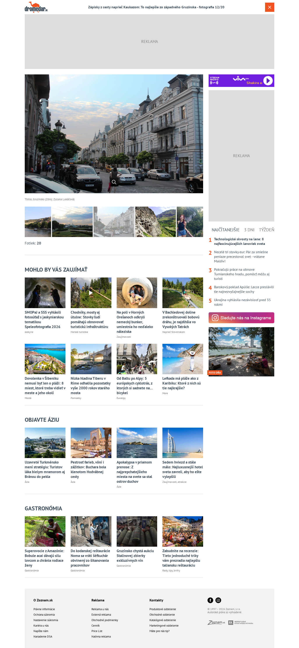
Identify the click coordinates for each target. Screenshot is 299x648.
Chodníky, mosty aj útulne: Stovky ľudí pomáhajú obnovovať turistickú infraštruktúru (89, 319)
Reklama (97, 600)
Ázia (27, 481)
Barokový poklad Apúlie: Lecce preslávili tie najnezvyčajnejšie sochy (244, 289)
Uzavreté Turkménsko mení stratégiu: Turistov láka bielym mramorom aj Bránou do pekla (45, 469)
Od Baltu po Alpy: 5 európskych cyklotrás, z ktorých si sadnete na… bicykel (135, 385)
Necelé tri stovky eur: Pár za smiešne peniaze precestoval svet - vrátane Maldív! (241, 256)
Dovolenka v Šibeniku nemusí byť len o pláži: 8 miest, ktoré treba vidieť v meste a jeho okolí (45, 385)
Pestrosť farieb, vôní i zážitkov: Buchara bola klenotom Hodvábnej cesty (88, 469)
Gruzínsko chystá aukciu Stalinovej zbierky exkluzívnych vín (135, 555)
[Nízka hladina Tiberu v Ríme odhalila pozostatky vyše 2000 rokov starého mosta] (91, 359)
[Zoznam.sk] (218, 623)
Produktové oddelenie (163, 609)
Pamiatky (76, 398)
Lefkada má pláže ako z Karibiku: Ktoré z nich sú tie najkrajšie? (181, 383)
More (165, 393)
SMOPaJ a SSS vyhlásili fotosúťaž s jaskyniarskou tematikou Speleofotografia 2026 (44, 319)
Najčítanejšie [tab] (226, 230)
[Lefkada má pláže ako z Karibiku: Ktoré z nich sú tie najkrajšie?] (182, 359)
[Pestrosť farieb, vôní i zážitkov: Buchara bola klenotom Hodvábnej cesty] (91, 443)
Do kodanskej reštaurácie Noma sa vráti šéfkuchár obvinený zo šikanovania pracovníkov (90, 558)
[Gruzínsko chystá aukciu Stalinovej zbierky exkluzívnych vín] (137, 531)
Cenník (95, 625)
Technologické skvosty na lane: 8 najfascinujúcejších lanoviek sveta (239, 241)
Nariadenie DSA (42, 636)
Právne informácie (44, 609)
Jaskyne (29, 332)
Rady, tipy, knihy (171, 570)
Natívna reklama (101, 636)
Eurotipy (121, 398)
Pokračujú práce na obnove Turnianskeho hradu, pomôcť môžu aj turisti (241, 274)
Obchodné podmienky (104, 620)
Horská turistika (79, 332)
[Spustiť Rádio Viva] (241, 78)
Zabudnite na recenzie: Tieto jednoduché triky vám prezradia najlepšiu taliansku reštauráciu (181, 558)
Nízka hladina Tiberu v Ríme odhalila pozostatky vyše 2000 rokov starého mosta (90, 385)
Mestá (28, 398)
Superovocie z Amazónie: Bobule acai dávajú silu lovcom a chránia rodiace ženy (44, 558)
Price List (96, 631)
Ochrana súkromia (44, 614)
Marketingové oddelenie (164, 625)
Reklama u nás (100, 609)
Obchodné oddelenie (162, 614)
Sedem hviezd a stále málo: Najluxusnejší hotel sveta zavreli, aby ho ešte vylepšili (182, 469)
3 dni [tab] (249, 230)
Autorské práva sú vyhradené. (225, 612)
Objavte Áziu (42, 419)
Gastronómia (43, 508)
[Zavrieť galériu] (269, 7)
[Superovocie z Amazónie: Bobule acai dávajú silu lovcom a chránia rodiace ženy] (45, 531)
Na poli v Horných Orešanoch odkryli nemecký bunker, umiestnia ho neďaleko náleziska (135, 322)
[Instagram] (218, 600)
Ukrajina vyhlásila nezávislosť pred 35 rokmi (242, 302)
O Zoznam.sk (43, 600)
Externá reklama (101, 614)
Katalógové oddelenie (163, 620)
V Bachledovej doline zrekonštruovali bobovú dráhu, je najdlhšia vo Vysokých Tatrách (180, 319)
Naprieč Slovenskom (173, 332)
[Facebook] (210, 600)
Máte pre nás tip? (160, 631)
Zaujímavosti (124, 336)
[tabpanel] (241, 272)
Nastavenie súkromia (45, 620)
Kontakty (156, 600)
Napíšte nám (40, 631)
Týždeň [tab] (266, 230)
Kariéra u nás (41, 625)
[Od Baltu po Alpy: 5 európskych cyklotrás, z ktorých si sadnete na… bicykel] (137, 359)
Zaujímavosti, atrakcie (174, 481)
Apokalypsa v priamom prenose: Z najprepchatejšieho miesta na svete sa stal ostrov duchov (134, 472)
